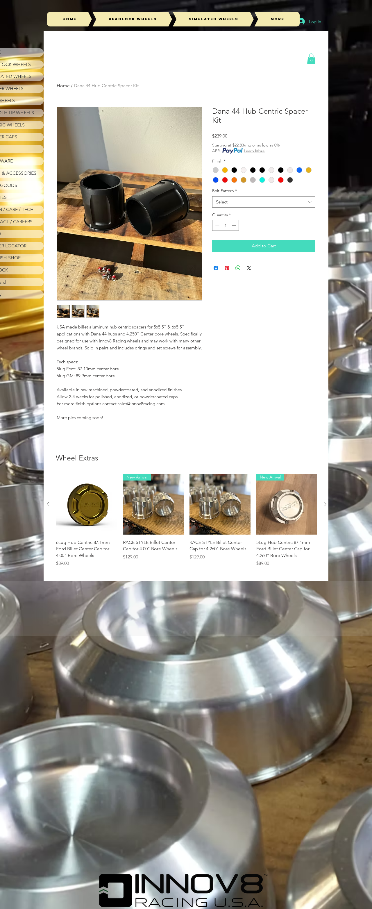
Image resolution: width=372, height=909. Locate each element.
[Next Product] (325, 504)
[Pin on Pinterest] (226, 268)
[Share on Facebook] (215, 268)
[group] (186, 520)
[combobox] (263, 202)
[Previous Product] (47, 504)
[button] (311, 58)
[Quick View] (86, 504)
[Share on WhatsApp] (238, 268)
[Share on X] (249, 268)
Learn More (254, 150)
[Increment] (234, 225)
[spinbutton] (225, 225)
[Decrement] (216, 225)
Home (63, 85)
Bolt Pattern (224, 190)
